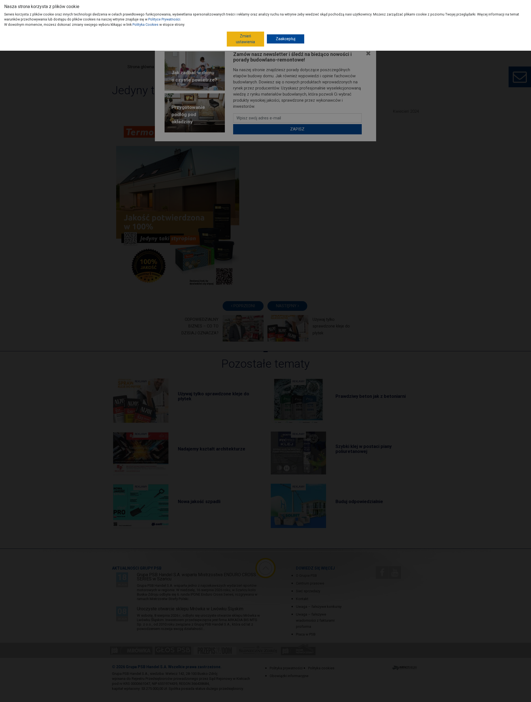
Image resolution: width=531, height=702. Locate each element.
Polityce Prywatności (164, 19)
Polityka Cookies (145, 24)
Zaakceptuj (285, 39)
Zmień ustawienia (245, 39)
